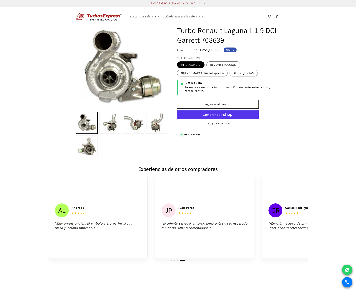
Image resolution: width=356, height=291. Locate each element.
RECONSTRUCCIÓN (223, 64)
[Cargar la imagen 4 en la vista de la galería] (157, 123)
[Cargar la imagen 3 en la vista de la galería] (133, 123)
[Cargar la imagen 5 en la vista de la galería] (87, 146)
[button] (270, 16)
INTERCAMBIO (191, 64)
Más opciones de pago (217, 123)
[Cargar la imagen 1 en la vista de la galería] (87, 123)
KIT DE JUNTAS (243, 73)
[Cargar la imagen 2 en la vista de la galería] (110, 123)
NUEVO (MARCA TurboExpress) (202, 73)
